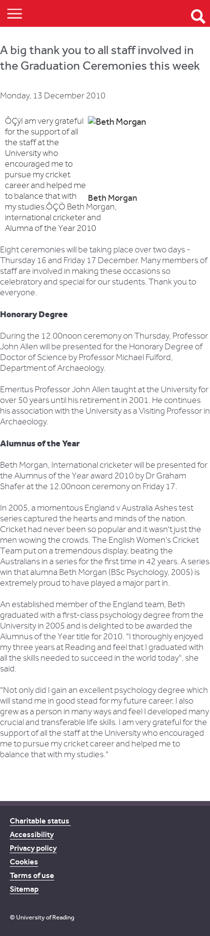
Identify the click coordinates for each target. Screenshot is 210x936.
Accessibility (32, 834)
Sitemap (24, 889)
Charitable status (40, 820)
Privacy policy (33, 848)
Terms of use (32, 875)
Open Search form (198, 16)
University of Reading (45, 917)
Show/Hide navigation (14, 13)
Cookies (24, 861)
